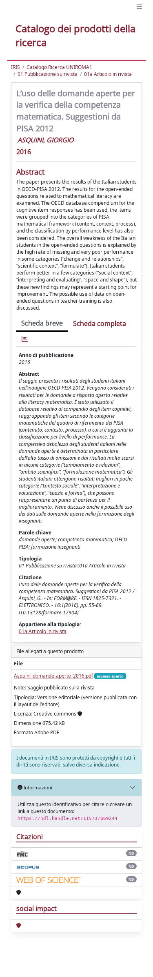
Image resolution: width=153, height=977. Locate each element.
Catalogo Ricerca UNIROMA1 (59, 67)
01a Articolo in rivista (108, 74)
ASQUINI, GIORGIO (45, 139)
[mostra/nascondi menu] (139, 7)
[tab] (24, 339)
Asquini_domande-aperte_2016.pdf (53, 675)
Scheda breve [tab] (42, 323)
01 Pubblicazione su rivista (48, 74)
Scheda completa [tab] (99, 323)
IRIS (15, 67)
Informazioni (37, 787)
